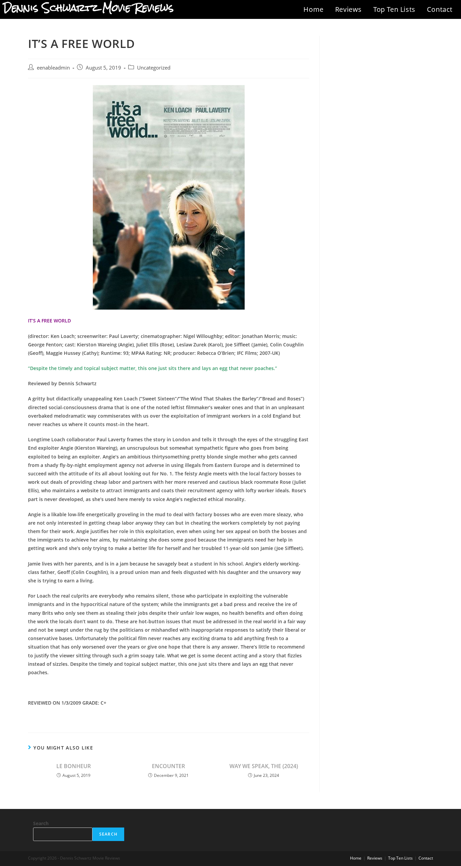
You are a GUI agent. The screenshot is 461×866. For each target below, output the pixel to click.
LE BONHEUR (73, 766)
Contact (440, 9)
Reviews (348, 9)
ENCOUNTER (168, 766)
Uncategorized (153, 67)
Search (41, 823)
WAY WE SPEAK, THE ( (263, 766)
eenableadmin (53, 67)
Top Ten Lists (394, 9)
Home (313, 9)
